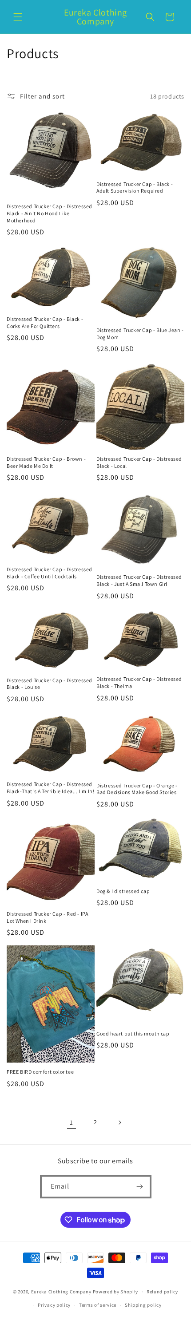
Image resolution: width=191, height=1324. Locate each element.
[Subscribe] (140, 1186)
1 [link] (71, 1122)
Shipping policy (143, 1305)
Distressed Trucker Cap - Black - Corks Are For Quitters (45, 322)
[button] (18, 17)
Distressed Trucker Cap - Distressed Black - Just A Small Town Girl (139, 580)
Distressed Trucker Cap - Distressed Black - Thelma (139, 682)
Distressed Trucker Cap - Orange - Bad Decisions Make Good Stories (137, 789)
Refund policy (162, 1291)
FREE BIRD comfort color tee (40, 1071)
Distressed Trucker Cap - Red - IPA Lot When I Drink (47, 917)
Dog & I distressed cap (123, 891)
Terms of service (97, 1305)
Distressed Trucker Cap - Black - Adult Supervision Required (134, 187)
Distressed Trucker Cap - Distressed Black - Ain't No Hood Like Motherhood (49, 213)
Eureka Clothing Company (62, 1291)
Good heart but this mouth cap (132, 1033)
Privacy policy (54, 1305)
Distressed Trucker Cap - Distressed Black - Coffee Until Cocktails (49, 573)
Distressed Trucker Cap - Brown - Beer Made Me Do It (46, 462)
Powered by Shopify (116, 1291)
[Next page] (119, 1122)
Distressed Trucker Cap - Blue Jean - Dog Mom (140, 333)
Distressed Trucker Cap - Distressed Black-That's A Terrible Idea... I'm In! (50, 787)
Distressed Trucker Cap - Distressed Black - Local (139, 462)
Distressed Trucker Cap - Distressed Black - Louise (49, 684)
